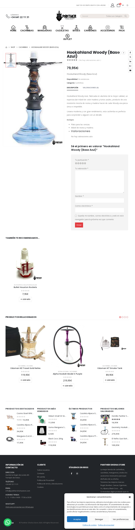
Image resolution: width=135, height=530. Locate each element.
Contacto (40, 473)
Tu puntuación (82, 160)
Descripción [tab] (72, 87)
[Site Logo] (66, 16)
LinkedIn (130, 61)
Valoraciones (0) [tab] (90, 87)
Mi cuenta (41, 477)
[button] (129, 497)
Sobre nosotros (43, 470)
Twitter (130, 57)
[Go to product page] (25, 262)
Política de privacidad (106, 525)
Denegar (99, 519)
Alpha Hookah (21, 371)
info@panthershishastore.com (18, 491)
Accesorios (18, 285)
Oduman (72, 366)
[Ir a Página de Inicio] (6, 47)
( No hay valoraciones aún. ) (90, 60)
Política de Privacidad (45, 480)
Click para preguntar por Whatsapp (20, 507)
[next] (124, 53)
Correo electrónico (130, 70)
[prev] (120, 53)
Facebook (130, 52)
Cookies (40, 487)
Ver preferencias (121, 519)
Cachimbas (79, 83)
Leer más (26, 299)
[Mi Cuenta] (112, 5)
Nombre (79, 196)
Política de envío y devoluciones (50, 483)
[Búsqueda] (125, 16)
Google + (130, 66)
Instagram (77, 473)
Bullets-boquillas (30, 285)
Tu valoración (81, 168)
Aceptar (77, 519)
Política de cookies (90, 525)
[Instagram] (127, 5)
